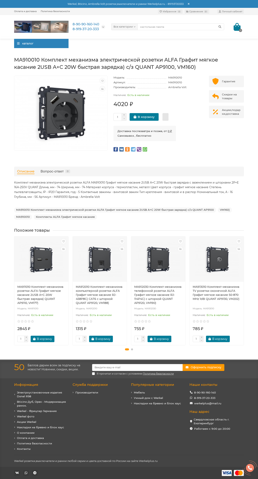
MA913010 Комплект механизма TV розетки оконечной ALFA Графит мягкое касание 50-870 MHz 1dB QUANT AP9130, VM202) (216, 293)
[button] (127, 349)
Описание (25, 171)
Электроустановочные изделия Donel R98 (39, 394)
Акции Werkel (26, 421)
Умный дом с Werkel (148, 398)
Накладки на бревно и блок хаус (40, 427)
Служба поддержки (90, 385)
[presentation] (14, 290)
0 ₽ (170, 131)
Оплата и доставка (25, 11)
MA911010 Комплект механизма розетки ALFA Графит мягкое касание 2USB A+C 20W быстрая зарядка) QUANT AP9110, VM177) (40, 295)
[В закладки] (102, 81)
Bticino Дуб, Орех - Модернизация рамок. (41, 403)
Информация (26, 385)
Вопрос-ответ (55, 171)
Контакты (24, 448)
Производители (86, 392)
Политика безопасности (55, 11)
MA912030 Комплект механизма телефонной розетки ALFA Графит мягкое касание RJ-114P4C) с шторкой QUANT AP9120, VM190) (157, 295)
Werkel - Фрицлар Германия (37, 411)
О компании (25, 432)
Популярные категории (152, 385)
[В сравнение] (102, 89)
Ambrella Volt (177, 87)
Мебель (139, 392)
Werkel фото (25, 416)
